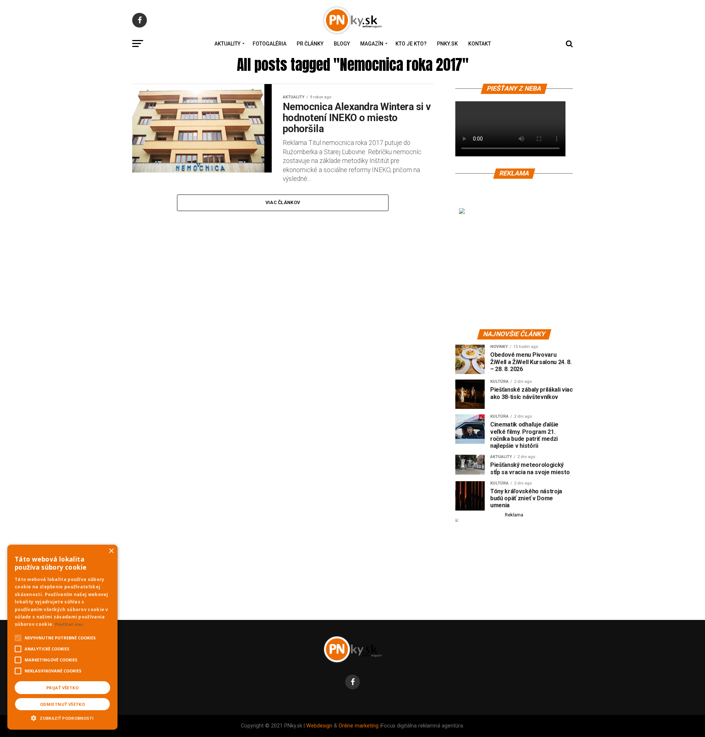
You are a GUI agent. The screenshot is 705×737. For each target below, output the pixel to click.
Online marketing (359, 726)
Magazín (371, 44)
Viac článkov (282, 202)
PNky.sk (447, 44)
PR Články (310, 44)
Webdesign (319, 726)
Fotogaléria (269, 44)
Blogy (342, 44)
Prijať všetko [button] (62, 687)
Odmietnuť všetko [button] (62, 704)
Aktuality (227, 44)
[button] (62, 717)
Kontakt (479, 44)
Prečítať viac (69, 624)
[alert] (62, 637)
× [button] (111, 551)
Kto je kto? (411, 44)
